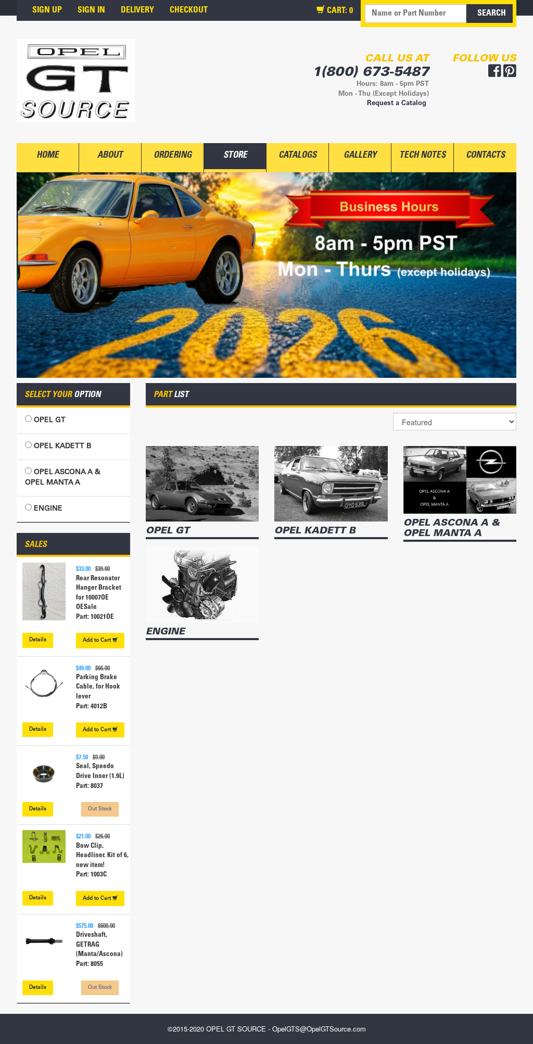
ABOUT (110, 155)
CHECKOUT (189, 10)
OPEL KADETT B (61, 446)
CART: (339, 11)
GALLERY (360, 155)
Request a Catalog (396, 103)
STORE (235, 155)
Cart (97, 640)
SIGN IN (91, 10)
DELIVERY (137, 10)
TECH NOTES (422, 155)
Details (37, 640)
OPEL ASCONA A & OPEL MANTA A (62, 478)
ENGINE (47, 509)
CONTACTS (485, 155)
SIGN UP (47, 10)
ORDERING (173, 155)
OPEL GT (49, 420)
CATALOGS (297, 155)
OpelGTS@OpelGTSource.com (319, 1029)
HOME (47, 155)
